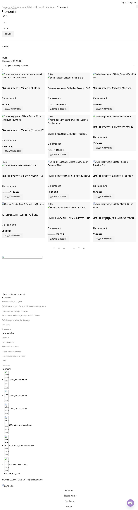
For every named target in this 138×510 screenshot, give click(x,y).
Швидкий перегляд (103, 212)
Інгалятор (6, 325)
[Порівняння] (96, 212)
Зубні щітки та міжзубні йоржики (16, 320)
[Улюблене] (111, 212)
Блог (4, 360)
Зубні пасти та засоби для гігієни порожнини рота (24, 306)
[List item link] (69, 423)
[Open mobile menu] (3, 2)
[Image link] (22, 274)
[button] (103, 239)
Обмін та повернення (11, 351)
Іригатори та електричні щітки (15, 311)
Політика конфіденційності (13, 356)
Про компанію (8, 342)
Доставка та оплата (10, 346)
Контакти (6, 365)
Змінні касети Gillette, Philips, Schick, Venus (21, 315)
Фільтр (8, 34)
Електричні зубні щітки (12, 302)
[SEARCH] (137, 6)
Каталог (5, 337)
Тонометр (6, 329)
